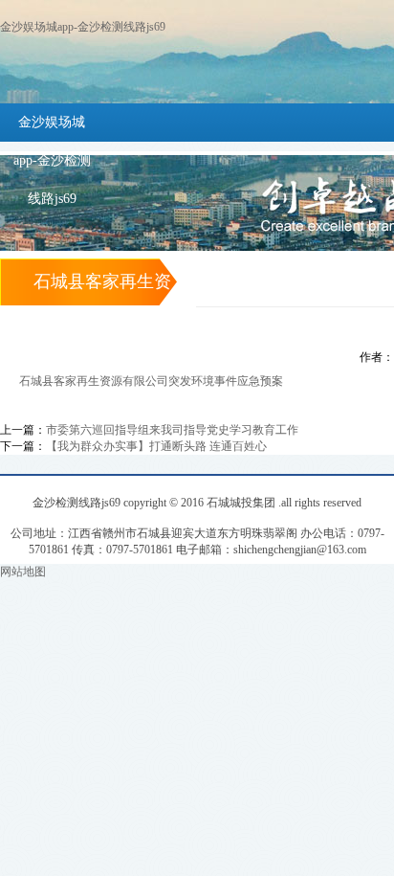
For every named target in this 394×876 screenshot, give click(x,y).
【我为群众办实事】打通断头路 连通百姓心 (156, 446)
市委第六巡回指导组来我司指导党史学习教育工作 (172, 430)
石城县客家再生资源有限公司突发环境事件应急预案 (151, 381)
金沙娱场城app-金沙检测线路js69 (82, 27)
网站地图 (23, 571)
